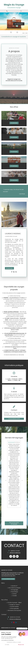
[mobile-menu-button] (21, 11)
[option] (14, 21)
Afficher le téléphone (15, 552)
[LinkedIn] (16, 272)
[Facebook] (11, 272)
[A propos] (14, 214)
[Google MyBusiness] (13, 272)
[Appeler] (7, 10)
